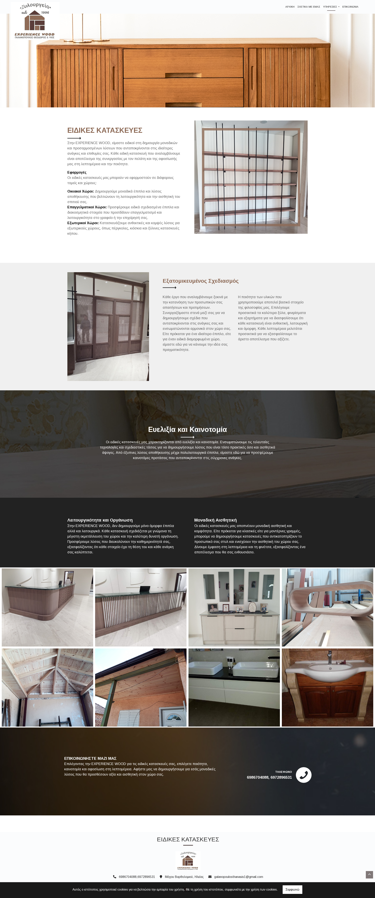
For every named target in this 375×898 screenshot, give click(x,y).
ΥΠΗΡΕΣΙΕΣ (330, 6)
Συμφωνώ (292, 889)
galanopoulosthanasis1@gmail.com (238, 876)
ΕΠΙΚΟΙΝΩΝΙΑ (350, 6)
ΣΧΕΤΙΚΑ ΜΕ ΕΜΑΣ (308, 6)
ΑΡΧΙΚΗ (290, 6)
